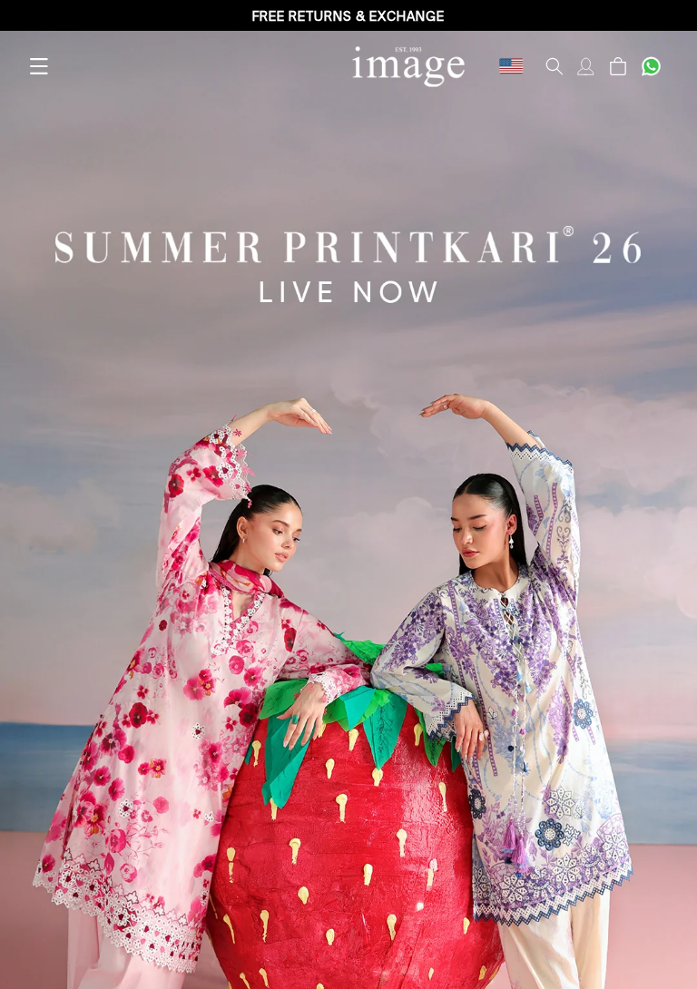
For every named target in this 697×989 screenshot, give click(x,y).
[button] (38, 65)
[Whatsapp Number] (651, 65)
